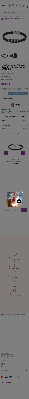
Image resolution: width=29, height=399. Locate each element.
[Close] (22, 192)
